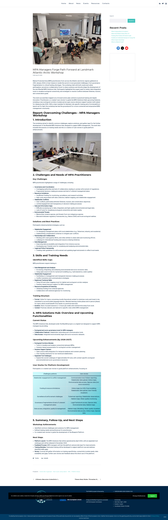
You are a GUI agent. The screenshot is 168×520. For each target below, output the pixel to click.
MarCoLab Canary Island (60, 471)
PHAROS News (75, 471)
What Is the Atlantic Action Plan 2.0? (120, 33)
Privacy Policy (155, 516)
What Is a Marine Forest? (117, 42)
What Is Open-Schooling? (117, 40)
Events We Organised (46, 471)
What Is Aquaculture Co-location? (119, 31)
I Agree (152, 496)
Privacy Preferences (139, 496)
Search (112, 16)
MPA (69, 471)
